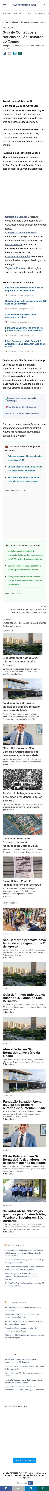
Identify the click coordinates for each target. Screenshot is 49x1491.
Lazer (29, 13)
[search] (44, 5)
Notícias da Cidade (15, 217)
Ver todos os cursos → (14, 593)
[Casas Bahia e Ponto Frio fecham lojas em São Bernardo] (22, 867)
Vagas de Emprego (15, 268)
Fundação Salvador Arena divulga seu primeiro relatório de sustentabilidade (24, 329)
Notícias (7, 13)
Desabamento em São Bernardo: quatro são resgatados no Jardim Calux (20, 842)
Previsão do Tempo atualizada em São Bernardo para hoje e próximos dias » (28, 611)
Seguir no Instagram (25, 1460)
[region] (24, 78)
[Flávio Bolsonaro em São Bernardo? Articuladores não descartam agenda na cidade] (22, 734)
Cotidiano (18, 13)
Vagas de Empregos (16, 1303)
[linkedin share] (14, 53)
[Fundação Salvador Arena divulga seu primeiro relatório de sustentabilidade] (22, 689)
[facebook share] (4, 53)
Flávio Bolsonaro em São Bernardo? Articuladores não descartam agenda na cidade (25, 344)
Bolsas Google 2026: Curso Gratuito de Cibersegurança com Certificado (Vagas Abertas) (21, 1276)
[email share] (9, 53)
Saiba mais (22, 1483)
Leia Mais (19, 955)
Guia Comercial (13, 244)
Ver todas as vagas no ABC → (17, 490)
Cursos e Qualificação (17, 256)
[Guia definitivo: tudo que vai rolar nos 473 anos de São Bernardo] (22, 644)
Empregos (40, 13)
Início (5, 20)
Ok (30, 1483)
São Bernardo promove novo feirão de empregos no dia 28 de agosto (24, 289)
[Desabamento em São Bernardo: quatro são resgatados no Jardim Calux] (22, 824)
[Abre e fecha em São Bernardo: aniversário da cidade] (24, 1028)
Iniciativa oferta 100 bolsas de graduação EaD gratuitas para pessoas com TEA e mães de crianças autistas (25, 555)
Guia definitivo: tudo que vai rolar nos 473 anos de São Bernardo (25, 302)
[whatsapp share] (20, 53)
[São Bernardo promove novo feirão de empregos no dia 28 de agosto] (24, 919)
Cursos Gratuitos (16, 1245)
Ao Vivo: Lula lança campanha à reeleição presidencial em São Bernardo (22, 797)
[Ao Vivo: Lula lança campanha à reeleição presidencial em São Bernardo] (22, 779)
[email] (18, 1488)
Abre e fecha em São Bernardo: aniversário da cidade (20, 315)
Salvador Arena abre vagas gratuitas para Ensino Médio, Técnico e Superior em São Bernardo (24, 1215)
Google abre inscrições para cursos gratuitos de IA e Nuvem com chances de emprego (25, 580)
